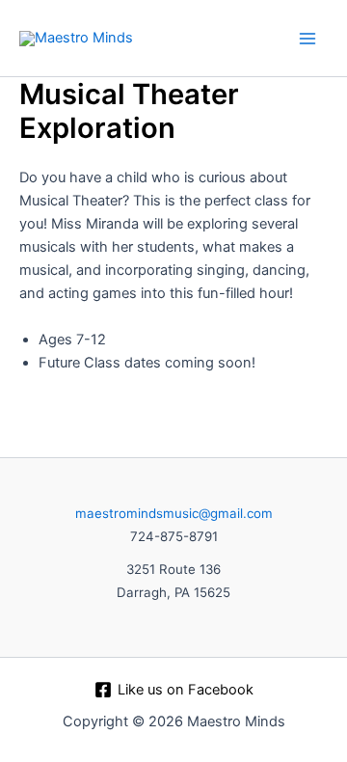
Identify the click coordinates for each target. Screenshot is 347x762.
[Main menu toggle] (307, 38)
